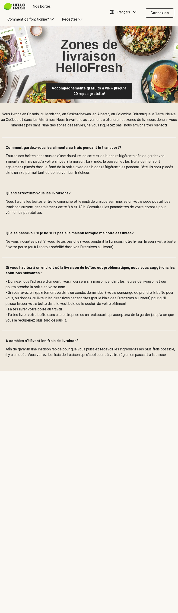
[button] (124, 12)
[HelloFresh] (14, 6)
